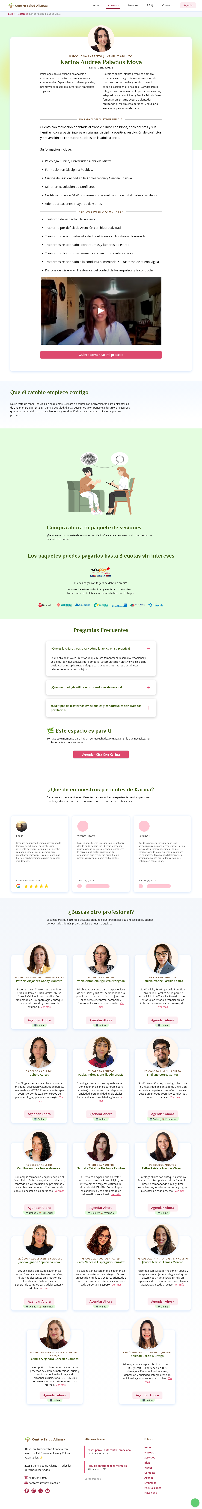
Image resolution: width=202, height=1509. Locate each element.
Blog (147, 1462)
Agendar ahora (39, 1020)
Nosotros (113, 5)
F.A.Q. (150, 5)
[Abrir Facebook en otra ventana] (26, 1490)
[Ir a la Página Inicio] (11, 5)
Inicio (95, 5)
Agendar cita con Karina (101, 754)
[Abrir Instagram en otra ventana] (33, 1490)
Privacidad (150, 1493)
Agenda (149, 1477)
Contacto (167, 5)
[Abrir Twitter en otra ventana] (40, 1490)
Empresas (150, 1483)
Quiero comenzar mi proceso (101, 355)
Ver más (46, 1007)
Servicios (132, 5)
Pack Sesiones (152, 1488)
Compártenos (92, 1478)
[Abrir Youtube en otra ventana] (47, 1490)
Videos (148, 1467)
